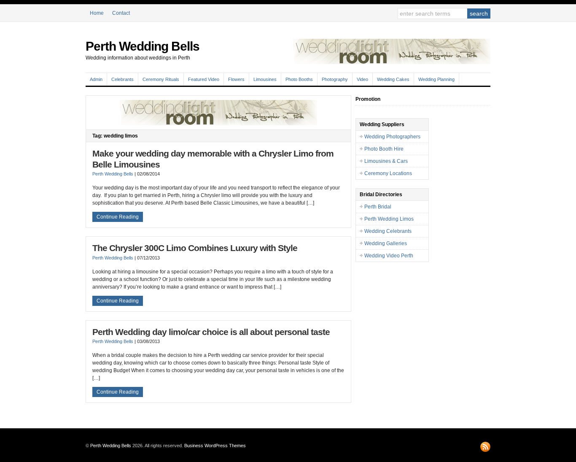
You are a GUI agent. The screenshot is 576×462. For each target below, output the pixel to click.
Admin (96, 79)
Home (97, 13)
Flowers (236, 79)
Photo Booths (299, 79)
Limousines (265, 79)
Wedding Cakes (393, 79)
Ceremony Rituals (161, 79)
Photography (335, 79)
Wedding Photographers (392, 137)
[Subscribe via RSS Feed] (485, 447)
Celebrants (122, 79)
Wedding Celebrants (388, 231)
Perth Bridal (377, 207)
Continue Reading (118, 217)
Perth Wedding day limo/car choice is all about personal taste (211, 332)
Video (362, 79)
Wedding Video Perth (388, 256)
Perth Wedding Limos (389, 219)
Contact (121, 13)
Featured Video (203, 79)
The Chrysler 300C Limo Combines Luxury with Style (194, 248)
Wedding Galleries (385, 243)
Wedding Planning (436, 79)
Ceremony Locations (388, 173)
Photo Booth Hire (384, 149)
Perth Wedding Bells (142, 46)
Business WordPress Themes (215, 445)
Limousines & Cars (386, 161)
